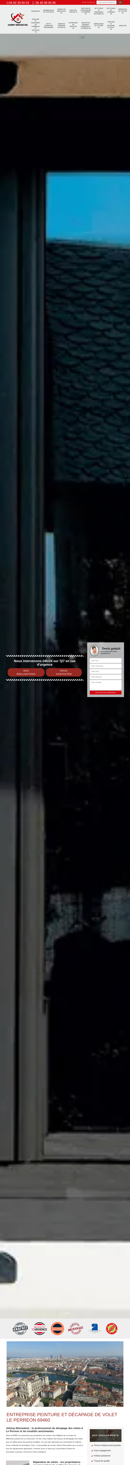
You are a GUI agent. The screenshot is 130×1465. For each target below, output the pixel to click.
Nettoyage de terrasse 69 (111, 11)
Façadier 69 (35, 11)
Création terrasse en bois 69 (61, 25)
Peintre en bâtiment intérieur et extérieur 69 (86, 25)
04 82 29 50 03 (19, 2)
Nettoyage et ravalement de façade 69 (99, 11)
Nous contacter (64, 672)
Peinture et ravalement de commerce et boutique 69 (35, 25)
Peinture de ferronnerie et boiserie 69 (86, 11)
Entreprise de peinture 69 (73, 25)
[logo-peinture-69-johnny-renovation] (18, 19)
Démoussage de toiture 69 (99, 25)
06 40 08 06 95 (45, 2)
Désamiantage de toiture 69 (48, 11)
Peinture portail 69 (73, 11)
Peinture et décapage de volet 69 (111, 25)
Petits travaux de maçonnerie (48, 25)
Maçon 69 (122, 25)
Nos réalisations (26, 672)
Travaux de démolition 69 (61, 11)
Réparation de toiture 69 (122, 11)
